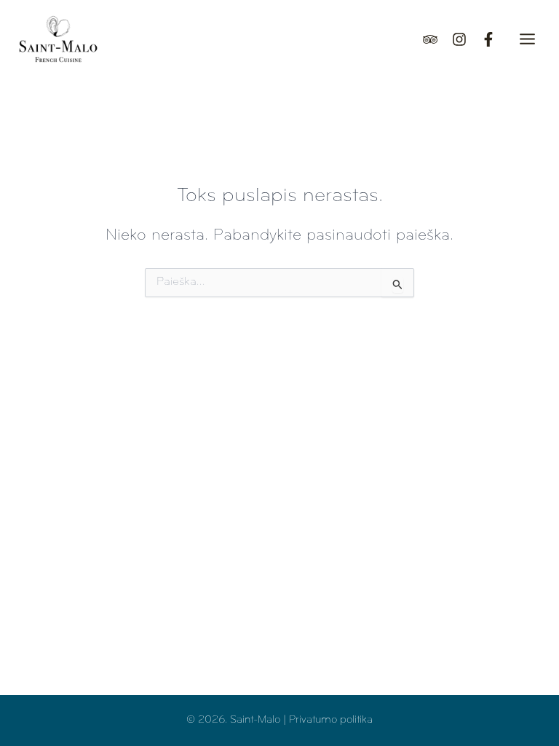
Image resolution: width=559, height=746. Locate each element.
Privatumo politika (331, 720)
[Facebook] (488, 39)
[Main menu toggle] (527, 39)
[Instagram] (459, 39)
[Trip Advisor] (430, 39)
